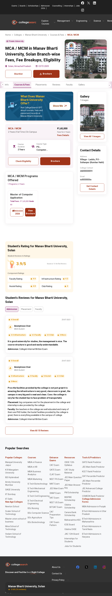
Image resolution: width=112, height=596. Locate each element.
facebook (77, 567)
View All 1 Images (92, 136)
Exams (14, 6)
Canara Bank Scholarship (70, 513)
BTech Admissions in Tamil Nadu (91, 527)
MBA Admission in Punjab (94, 506)
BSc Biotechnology (36, 522)
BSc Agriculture (35, 517)
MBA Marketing (35, 479)
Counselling (57, 6)
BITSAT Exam (56, 507)
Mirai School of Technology (12, 527)
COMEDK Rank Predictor (93, 496)
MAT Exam (55, 484)
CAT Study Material (69, 471)
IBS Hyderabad (12, 477)
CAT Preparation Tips (55, 515)
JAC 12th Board (71, 534)
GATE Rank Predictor (91, 462)
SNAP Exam (55, 493)
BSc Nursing (33, 508)
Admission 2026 (45, 7)
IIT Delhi (8, 499)
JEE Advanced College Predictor (92, 490)
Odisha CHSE (70, 529)
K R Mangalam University (12, 471)
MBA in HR (32, 467)
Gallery (81, 85)
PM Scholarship (71, 492)
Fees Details (63, 135)
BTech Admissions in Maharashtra (91, 520)
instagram (103, 567)
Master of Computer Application (21, 196)
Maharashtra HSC (72, 520)
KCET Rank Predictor (91, 471)
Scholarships (33, 6)
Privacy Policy (58, 580)
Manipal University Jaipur (13, 463)
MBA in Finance (35, 462)
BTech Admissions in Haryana (91, 535)
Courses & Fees (22, 85)
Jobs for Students (72, 546)
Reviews (56, 85)
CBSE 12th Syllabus (69, 463)
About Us (56, 567)
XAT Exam (54, 498)
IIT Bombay (10, 494)
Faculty (69, 85)
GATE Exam (55, 470)
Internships (68, 6)
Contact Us (57, 573)
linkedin (95, 567)
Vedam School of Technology (13, 535)
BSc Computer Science (38, 513)
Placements (41, 85)
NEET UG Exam (56, 502)
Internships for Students (71, 540)
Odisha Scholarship (69, 506)
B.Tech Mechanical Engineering (36, 490)
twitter (86, 567)
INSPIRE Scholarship (69, 498)
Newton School (12, 506)
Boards (23, 6)
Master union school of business (15, 520)
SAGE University (12, 489)
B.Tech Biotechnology (38, 484)
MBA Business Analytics (34, 473)
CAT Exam (54, 465)
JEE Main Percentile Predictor (91, 482)
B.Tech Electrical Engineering (35, 502)
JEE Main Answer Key (72, 486)
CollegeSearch (24, 22)
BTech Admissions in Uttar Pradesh (94, 512)
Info (7, 85)
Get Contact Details (92, 187)
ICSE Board (69, 524)
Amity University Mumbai (12, 483)
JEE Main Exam (57, 488)
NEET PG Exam (56, 479)
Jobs (78, 6)
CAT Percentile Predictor (93, 476)
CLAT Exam (55, 474)
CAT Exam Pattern (54, 523)
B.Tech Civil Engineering (38, 496)
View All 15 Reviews (39, 430)
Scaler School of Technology (12, 512)
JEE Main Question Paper (73, 478)
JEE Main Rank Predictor (93, 467)
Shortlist (18, 74)
